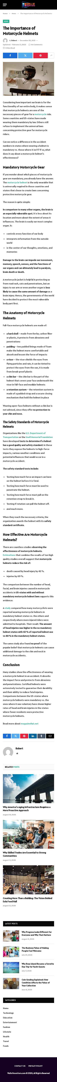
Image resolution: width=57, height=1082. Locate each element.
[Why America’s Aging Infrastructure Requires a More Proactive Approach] (28, 788)
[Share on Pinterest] (40, 55)
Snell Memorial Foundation (39, 437)
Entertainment (10, 1022)
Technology (8, 1013)
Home (5, 1008)
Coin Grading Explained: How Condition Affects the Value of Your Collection (36, 982)
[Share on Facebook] (10, 55)
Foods (5, 1046)
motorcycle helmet (17, 182)
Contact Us (20, 1066)
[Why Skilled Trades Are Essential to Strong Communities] (28, 834)
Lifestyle (7, 1031)
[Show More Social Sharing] (51, 55)
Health (6, 1036)
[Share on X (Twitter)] (25, 55)
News (6, 21)
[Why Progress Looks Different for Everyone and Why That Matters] (11, 935)
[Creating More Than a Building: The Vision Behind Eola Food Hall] (28, 879)
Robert (14, 40)
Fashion (6, 1027)
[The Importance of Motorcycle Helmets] (28, 79)
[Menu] (5, 4)
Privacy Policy (35, 1066)
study (8, 608)
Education (7, 1017)
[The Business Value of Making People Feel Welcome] (11, 951)
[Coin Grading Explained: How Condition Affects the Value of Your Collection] (11, 983)
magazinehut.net (29, 723)
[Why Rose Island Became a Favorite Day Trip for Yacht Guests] (11, 967)
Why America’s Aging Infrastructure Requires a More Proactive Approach (26, 809)
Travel (6, 1041)
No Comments (36, 44)
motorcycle (40, 114)
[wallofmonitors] (28, 5)
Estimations (9, 555)
